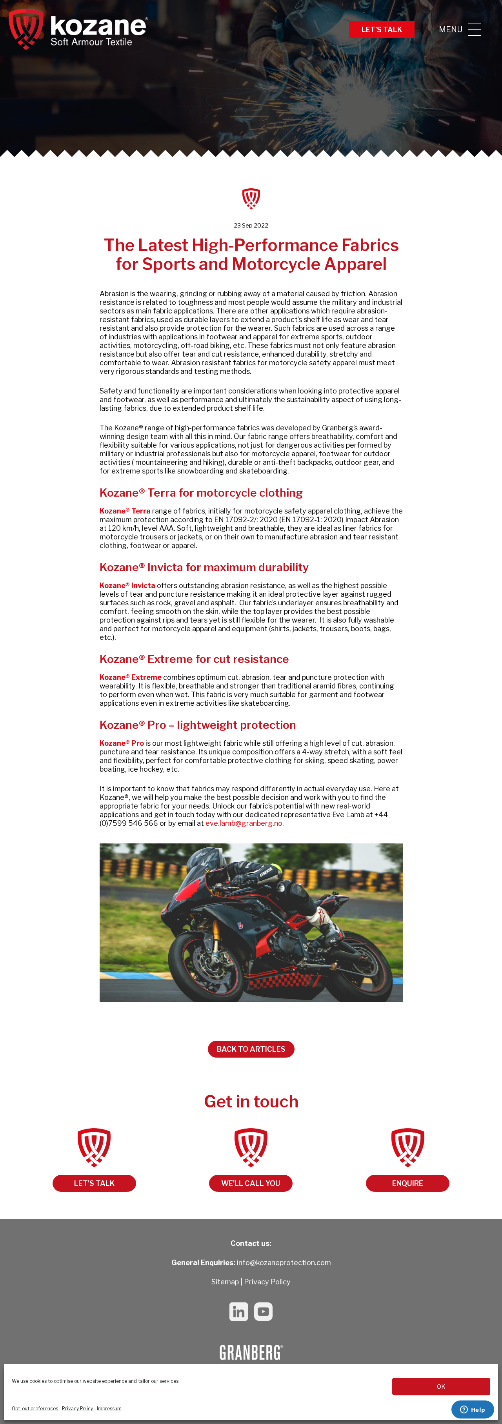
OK (441, 1386)
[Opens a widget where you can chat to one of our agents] (472, 1410)
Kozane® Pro (122, 743)
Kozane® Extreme (131, 677)
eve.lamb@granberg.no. (245, 823)
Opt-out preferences (35, 1408)
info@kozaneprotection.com (284, 1262)
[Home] (78, 29)
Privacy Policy (77, 1408)
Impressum (109, 1408)
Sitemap (225, 1282)
